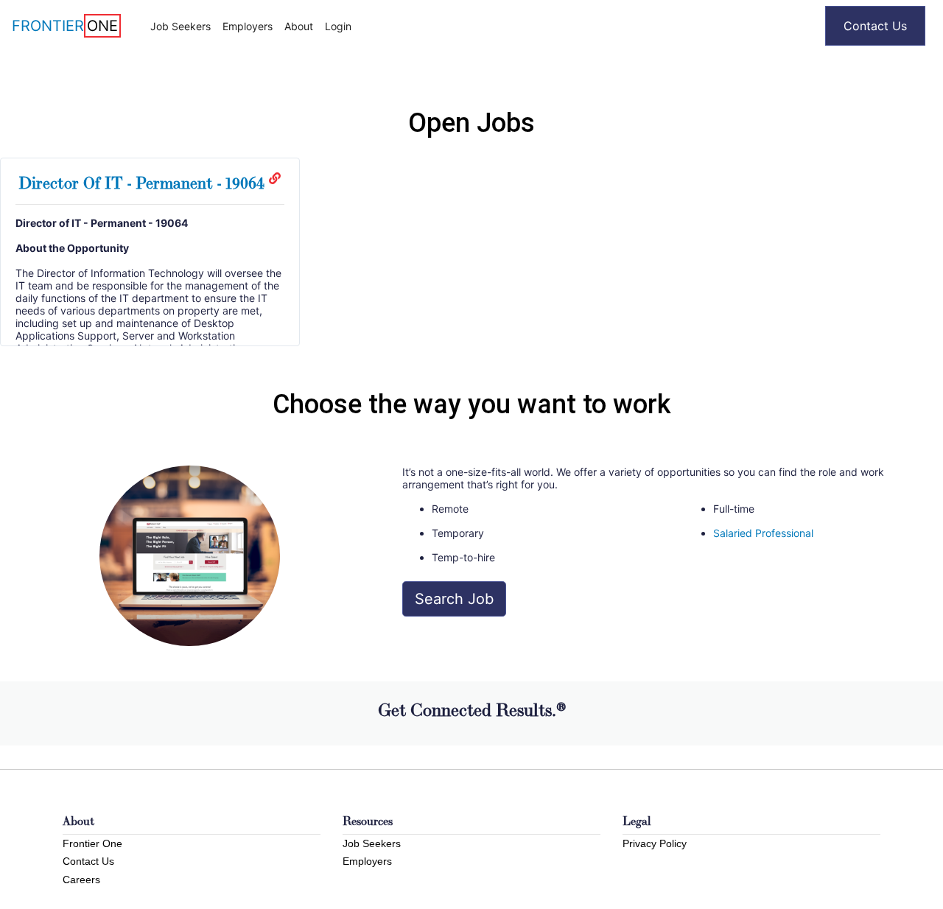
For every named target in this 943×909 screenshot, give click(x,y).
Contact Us (875, 25)
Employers (247, 26)
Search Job (454, 599)
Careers (81, 879)
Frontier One (92, 843)
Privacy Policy (655, 843)
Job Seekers (180, 26)
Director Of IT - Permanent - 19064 (143, 182)
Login (338, 26)
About (298, 26)
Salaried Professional (763, 533)
